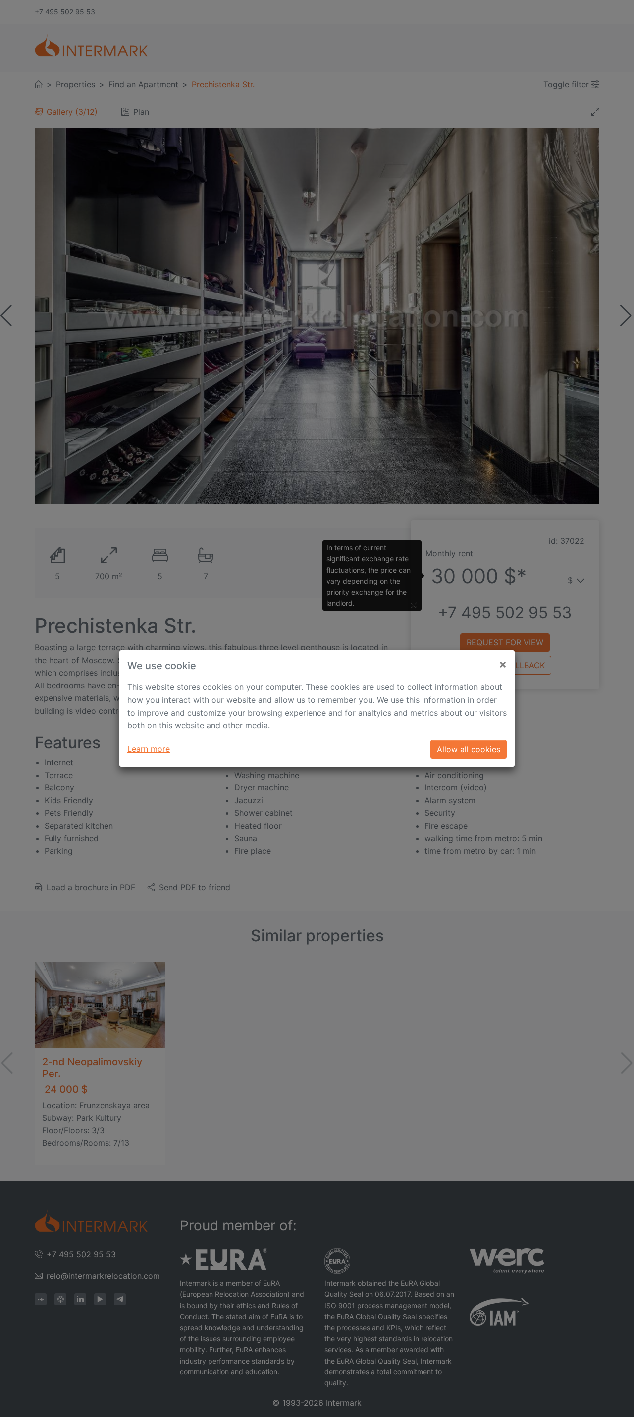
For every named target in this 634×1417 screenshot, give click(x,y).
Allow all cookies (468, 749)
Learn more (148, 749)
